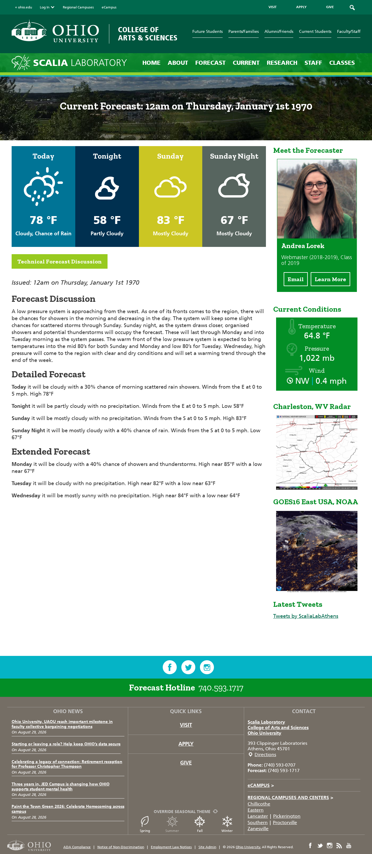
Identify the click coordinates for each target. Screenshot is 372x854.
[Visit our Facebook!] (170, 667)
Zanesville (258, 828)
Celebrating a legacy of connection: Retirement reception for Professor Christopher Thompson (67, 764)
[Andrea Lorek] (317, 237)
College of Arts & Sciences (148, 34)
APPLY (301, 7)
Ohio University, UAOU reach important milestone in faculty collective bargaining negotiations (62, 724)
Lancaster (258, 816)
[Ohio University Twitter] (320, 845)
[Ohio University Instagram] (329, 845)
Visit (186, 725)
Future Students (207, 31)
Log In (44, 7)
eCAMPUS (261, 785)
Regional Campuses (78, 7)
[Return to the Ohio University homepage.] (55, 31)
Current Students (315, 31)
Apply (186, 744)
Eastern (256, 810)
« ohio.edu (23, 7)
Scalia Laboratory (266, 722)
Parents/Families (243, 31)
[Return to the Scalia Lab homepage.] (22, 62)
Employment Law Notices (171, 847)
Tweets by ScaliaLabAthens (305, 616)
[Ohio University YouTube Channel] (348, 845)
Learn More (330, 279)
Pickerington (287, 816)
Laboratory (80, 63)
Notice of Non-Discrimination (120, 847)
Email (296, 279)
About (178, 62)
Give (186, 763)
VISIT (273, 7)
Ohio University (264, 733)
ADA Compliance (77, 847)
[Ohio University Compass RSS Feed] (339, 845)
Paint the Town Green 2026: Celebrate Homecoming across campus (68, 809)
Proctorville (285, 822)
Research (282, 62)
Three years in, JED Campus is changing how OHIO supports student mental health (61, 787)
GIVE (330, 7)
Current (246, 62)
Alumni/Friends (278, 31)
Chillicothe (259, 804)
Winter (227, 831)
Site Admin (207, 847)
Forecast (210, 62)
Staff (313, 62)
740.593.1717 (220, 687)
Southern (258, 822)
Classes (342, 62)
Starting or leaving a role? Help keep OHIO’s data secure (66, 744)
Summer (172, 831)
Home (151, 62)
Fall (200, 831)
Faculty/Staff (348, 31)
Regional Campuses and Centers (290, 797)
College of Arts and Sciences (278, 727)
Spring (145, 831)
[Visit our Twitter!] (188, 667)
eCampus (109, 7)
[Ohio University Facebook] (310, 845)
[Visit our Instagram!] (207, 667)
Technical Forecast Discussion (59, 261)
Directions (265, 754)
